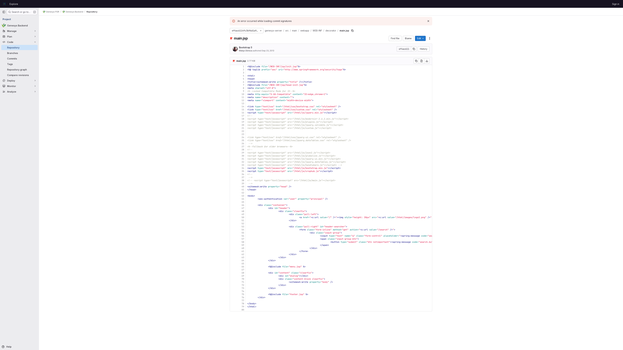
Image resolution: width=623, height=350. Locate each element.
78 (243, 303)
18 (243, 118)
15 (243, 109)
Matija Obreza (245, 50)
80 (243, 309)
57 (243, 239)
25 (243, 140)
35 (243, 171)
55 (243, 232)
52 (243, 223)
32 (243, 162)
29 (243, 152)
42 (243, 192)
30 (243, 155)
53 (243, 226)
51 (243, 220)
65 (243, 263)
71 (243, 282)
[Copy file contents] (416, 61)
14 (243, 106)
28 (243, 149)
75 (243, 294)
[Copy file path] (352, 30)
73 (243, 288)
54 (243, 229)
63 (243, 257)
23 (243, 134)
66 (243, 266)
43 (243, 195)
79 (243, 306)
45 (243, 202)
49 (243, 214)
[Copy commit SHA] (413, 49)
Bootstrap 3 (245, 47)
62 (243, 254)
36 (243, 174)
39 (243, 183)
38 (243, 180)
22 (243, 131)
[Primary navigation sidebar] (3, 12)
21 (243, 128)
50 (243, 217)
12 (243, 100)
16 (243, 112)
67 (243, 269)
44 (243, 199)
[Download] (426, 61)
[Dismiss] (428, 21)
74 (243, 291)
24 (243, 137)
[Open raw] (421, 61)
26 (243, 143)
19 (243, 122)
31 (243, 159)
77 (243, 300)
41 (243, 189)
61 (243, 251)
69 (243, 275)
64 (243, 260)
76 (243, 297)
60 (243, 248)
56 (243, 235)
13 (243, 103)
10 (243, 94)
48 (243, 211)
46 (243, 205)
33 (243, 165)
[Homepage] (4, 3)
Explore (14, 4)
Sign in (615, 4)
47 (243, 208)
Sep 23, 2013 (268, 50)
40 (243, 186)
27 (243, 146)
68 (243, 272)
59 (243, 245)
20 (243, 125)
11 (243, 97)
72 (243, 285)
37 (243, 177)
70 (243, 279)
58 (243, 242)
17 (243, 115)
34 (243, 168)
